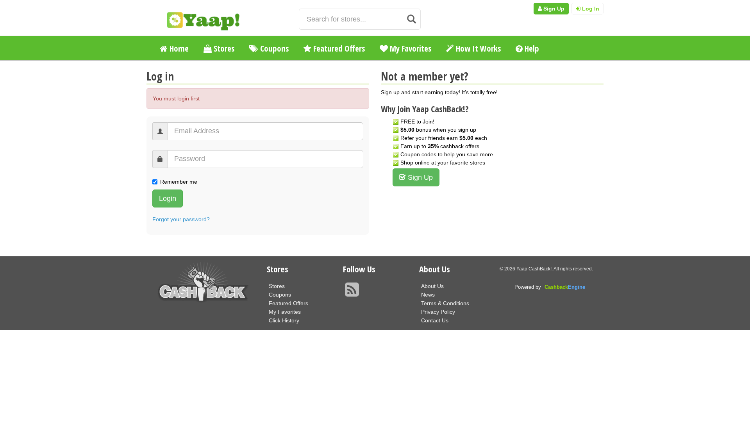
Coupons (273, 48)
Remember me (178, 182)
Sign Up (553, 8)
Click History (284, 320)
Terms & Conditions (445, 303)
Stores (223, 48)
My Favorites (409, 48)
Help (531, 48)
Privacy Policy (438, 312)
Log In (589, 8)
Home (178, 48)
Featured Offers (338, 48)
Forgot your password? (181, 219)
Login (167, 198)
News (428, 294)
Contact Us (434, 320)
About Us (432, 286)
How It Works (477, 48)
